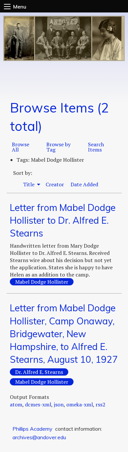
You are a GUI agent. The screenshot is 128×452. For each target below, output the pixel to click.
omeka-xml (79, 404)
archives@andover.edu (39, 437)
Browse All (20, 147)
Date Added (84, 184)
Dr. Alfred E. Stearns (39, 372)
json (59, 404)
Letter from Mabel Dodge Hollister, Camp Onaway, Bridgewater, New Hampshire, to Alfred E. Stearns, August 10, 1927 (64, 333)
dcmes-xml (38, 404)
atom (16, 404)
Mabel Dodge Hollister (41, 281)
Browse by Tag (58, 147)
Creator (55, 184)
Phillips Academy (32, 428)
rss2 (100, 404)
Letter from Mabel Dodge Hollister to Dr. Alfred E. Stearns (63, 220)
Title (29, 184)
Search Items (96, 147)
